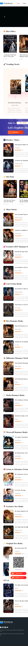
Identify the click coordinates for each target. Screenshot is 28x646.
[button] (5, 17)
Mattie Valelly (15, 105)
